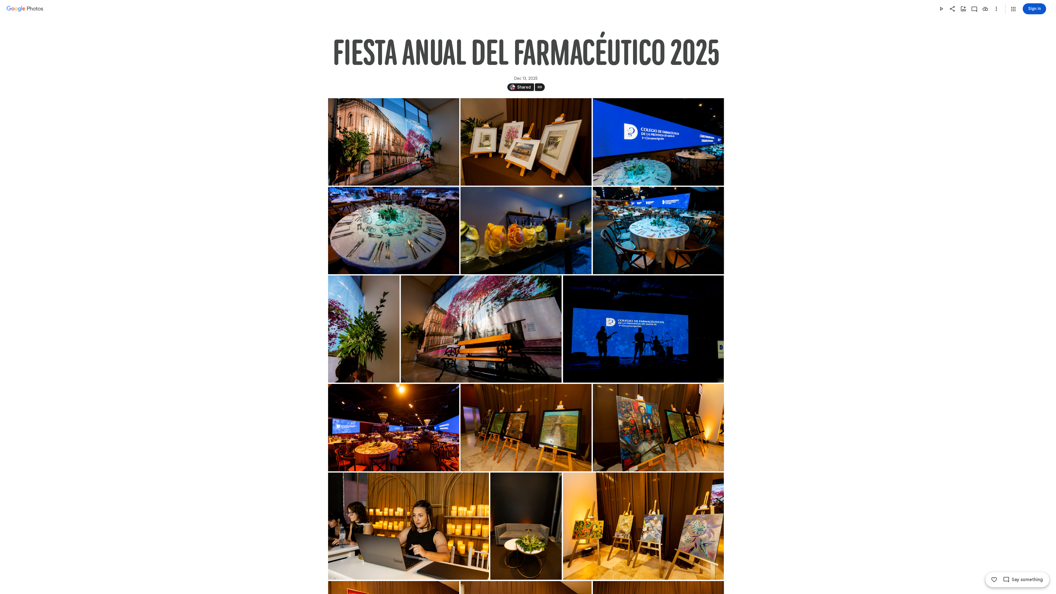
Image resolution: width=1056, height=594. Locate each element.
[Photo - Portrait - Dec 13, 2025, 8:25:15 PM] (526, 526)
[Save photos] (985, 8)
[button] (1013, 9)
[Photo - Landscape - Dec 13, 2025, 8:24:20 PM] (408, 526)
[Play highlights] (941, 8)
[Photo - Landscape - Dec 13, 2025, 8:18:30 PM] (393, 427)
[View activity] (974, 8)
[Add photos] (963, 8)
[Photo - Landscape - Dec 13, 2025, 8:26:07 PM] (643, 526)
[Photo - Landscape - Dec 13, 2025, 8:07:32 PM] (658, 142)
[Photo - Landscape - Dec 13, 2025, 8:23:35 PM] (526, 427)
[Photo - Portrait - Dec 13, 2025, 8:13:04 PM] (364, 329)
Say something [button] (1027, 579)
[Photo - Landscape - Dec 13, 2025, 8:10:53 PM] (526, 230)
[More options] (996, 8)
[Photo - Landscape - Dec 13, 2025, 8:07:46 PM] (393, 230)
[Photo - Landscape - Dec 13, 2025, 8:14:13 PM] (481, 329)
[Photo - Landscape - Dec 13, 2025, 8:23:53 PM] (658, 427)
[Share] (952, 8)
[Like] (994, 579)
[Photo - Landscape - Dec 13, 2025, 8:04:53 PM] (393, 142)
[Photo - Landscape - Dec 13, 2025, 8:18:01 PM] (643, 329)
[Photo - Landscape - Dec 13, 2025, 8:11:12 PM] (658, 230)
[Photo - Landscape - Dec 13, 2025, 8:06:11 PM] (526, 142)
